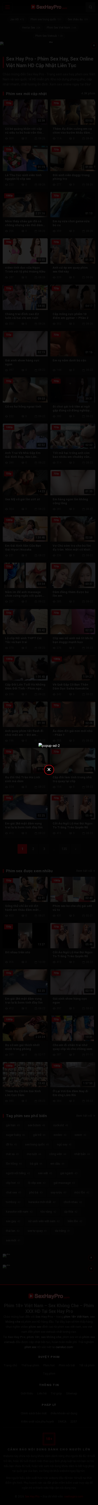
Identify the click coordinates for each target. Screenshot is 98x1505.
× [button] (49, 769)
